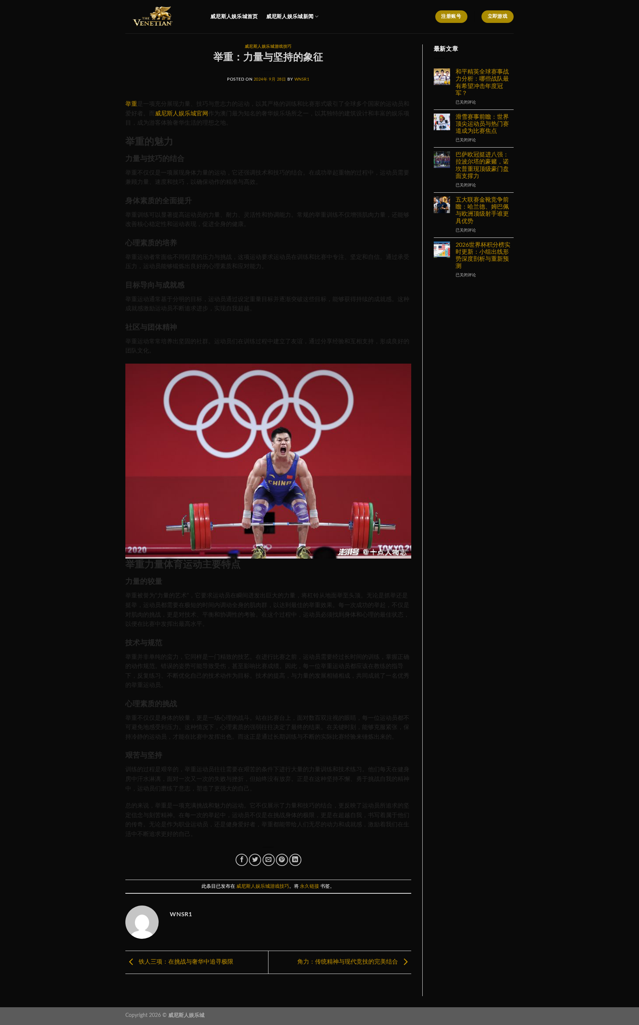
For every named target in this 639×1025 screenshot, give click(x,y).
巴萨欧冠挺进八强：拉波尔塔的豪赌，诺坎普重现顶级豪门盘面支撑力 (482, 165)
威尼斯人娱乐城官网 (181, 114)
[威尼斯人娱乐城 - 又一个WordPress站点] (162, 16)
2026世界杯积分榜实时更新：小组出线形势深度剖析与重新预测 (483, 255)
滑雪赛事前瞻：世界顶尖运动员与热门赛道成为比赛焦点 (482, 124)
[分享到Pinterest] (282, 860)
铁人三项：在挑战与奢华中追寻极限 (185, 962)
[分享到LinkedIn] (295, 860)
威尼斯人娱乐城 (186, 1015)
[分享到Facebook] (242, 860)
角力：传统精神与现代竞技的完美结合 (348, 962)
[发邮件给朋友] (269, 860)
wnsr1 (302, 79)
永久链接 (309, 886)
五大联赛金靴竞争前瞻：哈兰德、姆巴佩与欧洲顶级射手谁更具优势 (482, 210)
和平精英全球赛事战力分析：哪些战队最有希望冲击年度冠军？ (482, 82)
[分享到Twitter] (255, 860)
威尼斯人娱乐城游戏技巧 (268, 46)
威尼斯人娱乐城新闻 (290, 16)
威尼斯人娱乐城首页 (234, 16)
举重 (131, 104)
